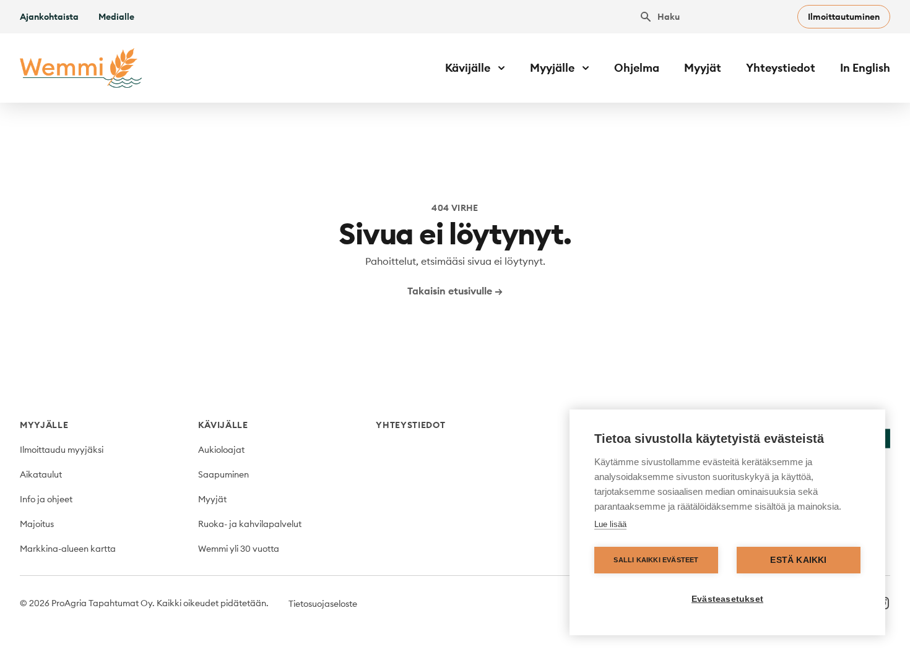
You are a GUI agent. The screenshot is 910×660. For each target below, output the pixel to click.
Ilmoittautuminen (844, 16)
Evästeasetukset (727, 599)
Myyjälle (44, 425)
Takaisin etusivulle (455, 291)
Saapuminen (223, 474)
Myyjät (702, 68)
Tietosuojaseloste (322, 603)
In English (865, 68)
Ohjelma (636, 68)
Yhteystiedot (780, 68)
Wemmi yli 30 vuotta (238, 548)
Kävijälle (223, 425)
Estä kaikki (798, 560)
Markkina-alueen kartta (68, 548)
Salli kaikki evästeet (655, 560)
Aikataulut (41, 474)
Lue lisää (610, 524)
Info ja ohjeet (46, 499)
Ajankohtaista (49, 16)
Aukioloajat (221, 449)
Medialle (116, 16)
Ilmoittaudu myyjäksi (61, 449)
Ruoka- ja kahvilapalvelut (249, 523)
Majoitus (37, 523)
